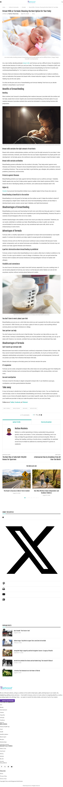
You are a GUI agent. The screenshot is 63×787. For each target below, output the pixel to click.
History (2, 753)
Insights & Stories (6, 746)
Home (3, 7)
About (1, 773)
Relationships (3, 742)
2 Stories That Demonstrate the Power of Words (27, 671)
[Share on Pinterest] (3, 584)
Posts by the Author (46, 422)
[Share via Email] (41, 415)
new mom (25, 408)
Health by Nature (4, 734)
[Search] (62, 2)
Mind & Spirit (3, 736)
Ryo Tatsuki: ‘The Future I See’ (22, 631)
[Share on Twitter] (37, 415)
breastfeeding (16, 408)
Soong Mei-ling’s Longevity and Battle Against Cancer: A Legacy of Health (33, 651)
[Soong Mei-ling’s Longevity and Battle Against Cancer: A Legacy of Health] (7, 653)
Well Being (3, 724)
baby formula (7, 408)
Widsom (2, 722)
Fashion (2, 712)
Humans (2, 756)
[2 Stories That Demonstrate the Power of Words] (7, 673)
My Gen (2, 758)
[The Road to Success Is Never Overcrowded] (16, 479)
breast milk (26, 63)
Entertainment (3, 709)
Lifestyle (24, 7)
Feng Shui (2, 715)
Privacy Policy (3, 776)
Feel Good (2, 751)
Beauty (1, 707)
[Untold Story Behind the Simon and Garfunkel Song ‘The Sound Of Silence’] (7, 663)
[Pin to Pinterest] (39, 415)
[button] (4, 483)
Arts (1, 704)
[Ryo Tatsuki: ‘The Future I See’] (7, 633)
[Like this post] (34, 415)
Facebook (17, 402)
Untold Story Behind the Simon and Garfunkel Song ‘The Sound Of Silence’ (33, 661)
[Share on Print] (3, 590)
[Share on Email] (3, 595)
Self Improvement (4, 744)
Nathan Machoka (13, 14)
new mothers (33, 408)
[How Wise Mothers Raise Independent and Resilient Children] (46, 479)
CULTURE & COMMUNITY (7, 702)
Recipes (2, 739)
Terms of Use (3, 778)
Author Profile (16, 422)
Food (1, 729)
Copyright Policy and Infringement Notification (11, 781)
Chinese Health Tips (5, 726)
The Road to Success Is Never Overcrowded (17, 491)
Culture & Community (13, 7)
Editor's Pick (3, 748)
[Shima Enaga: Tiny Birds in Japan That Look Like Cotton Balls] (7, 643)
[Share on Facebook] (36, 415)
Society (2, 761)
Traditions (2, 720)
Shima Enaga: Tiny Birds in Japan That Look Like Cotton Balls (30, 641)
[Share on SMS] (3, 600)
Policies (3, 771)
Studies (4, 191)
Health (1, 731)
